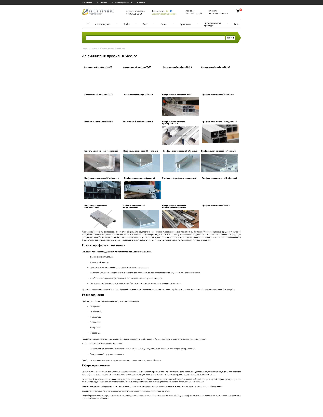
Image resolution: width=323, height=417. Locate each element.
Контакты (141, 2)
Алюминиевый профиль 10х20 (98, 67)
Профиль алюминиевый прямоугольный (173, 122)
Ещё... (237, 24)
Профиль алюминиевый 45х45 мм (218, 94)
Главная (85, 49)
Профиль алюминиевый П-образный (140, 151)
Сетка (164, 24)
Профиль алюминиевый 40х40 (176, 94)
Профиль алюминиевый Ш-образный (219, 178)
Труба (127, 24)
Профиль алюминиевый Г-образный (101, 151)
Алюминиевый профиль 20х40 (215, 67)
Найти (230, 37)
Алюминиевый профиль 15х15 (137, 67)
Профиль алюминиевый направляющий (95, 206)
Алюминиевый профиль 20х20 (177, 67)
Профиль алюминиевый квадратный (219, 121)
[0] (238, 11)
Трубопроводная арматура (212, 24)
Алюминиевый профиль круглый (138, 121)
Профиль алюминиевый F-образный (101, 178)
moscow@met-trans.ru (218, 13)
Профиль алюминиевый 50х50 (98, 121)
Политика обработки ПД (122, 2)
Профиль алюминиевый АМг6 (216, 205)
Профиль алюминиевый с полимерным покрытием (174, 206)
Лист (145, 24)
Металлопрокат (103, 24)
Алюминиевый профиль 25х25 (98, 94)
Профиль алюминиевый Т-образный (218, 151)
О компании (87, 2)
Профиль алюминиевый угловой (139, 178)
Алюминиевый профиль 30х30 (138, 94)
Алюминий (95, 49)
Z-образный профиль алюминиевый (179, 178)
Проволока (185, 24)
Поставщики (102, 2)
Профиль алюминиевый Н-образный (180, 151)
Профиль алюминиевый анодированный (134, 206)
